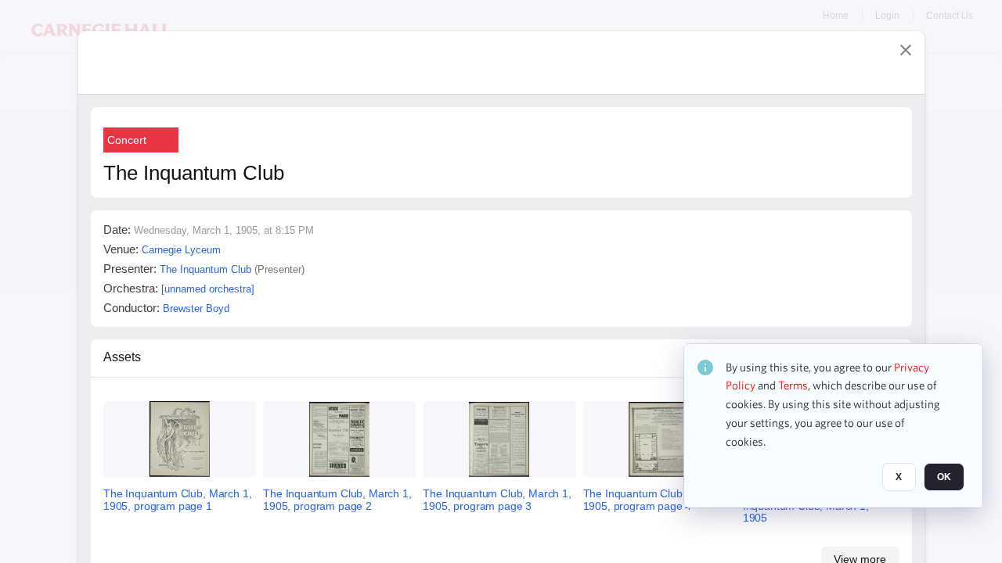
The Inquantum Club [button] (205, 269)
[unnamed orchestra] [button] (207, 289)
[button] (905, 50)
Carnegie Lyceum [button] (181, 250)
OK (944, 477)
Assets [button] (122, 357)
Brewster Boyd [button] (196, 308)
